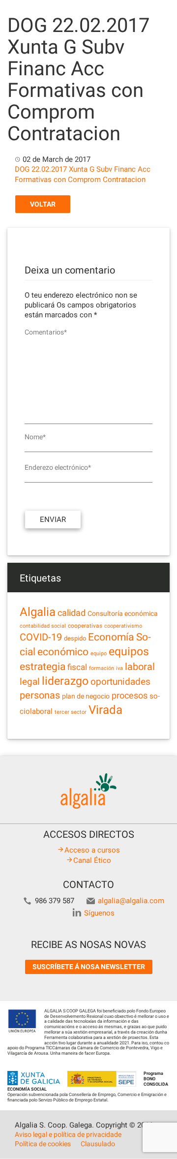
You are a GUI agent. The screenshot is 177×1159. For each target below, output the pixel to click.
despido (75, 638)
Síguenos (99, 913)
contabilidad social (43, 626)
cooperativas (85, 625)
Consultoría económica (123, 613)
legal (30, 681)
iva (119, 668)
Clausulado (98, 1144)
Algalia (38, 612)
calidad (72, 613)
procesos (130, 695)
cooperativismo (123, 626)
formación (101, 668)
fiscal (77, 667)
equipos (129, 651)
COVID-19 (41, 637)
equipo (98, 653)
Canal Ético (92, 860)
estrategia (42, 666)
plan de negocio (86, 696)
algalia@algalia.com (131, 900)
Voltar (43, 204)
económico (62, 652)
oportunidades (120, 681)
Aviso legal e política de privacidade (68, 1134)
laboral (140, 666)
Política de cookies (43, 1144)
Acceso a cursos (92, 850)
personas (40, 695)
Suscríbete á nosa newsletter (88, 967)
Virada (105, 710)
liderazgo (65, 681)
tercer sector (71, 712)
